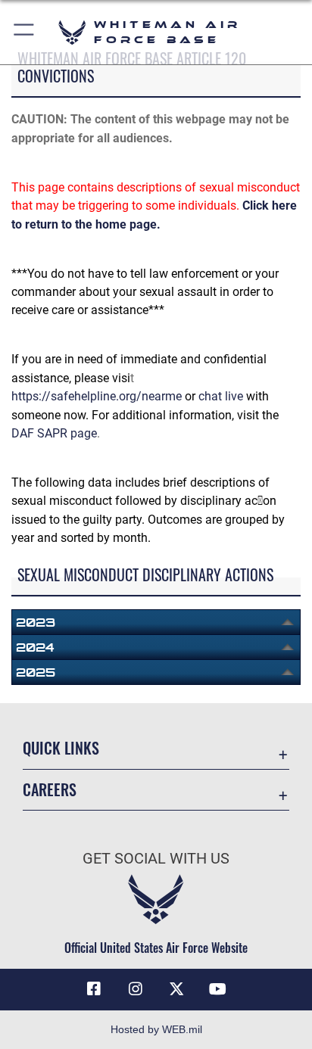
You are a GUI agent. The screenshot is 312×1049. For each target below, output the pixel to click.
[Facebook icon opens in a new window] (94, 989)
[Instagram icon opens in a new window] (135, 989)
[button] (24, 32)
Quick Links (61, 748)
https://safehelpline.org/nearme (96, 396)
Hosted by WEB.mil (156, 1029)
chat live (220, 396)
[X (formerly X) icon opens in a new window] (176, 989)
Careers (49, 790)
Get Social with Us (156, 858)
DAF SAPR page (54, 433)
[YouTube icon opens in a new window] (218, 989)
